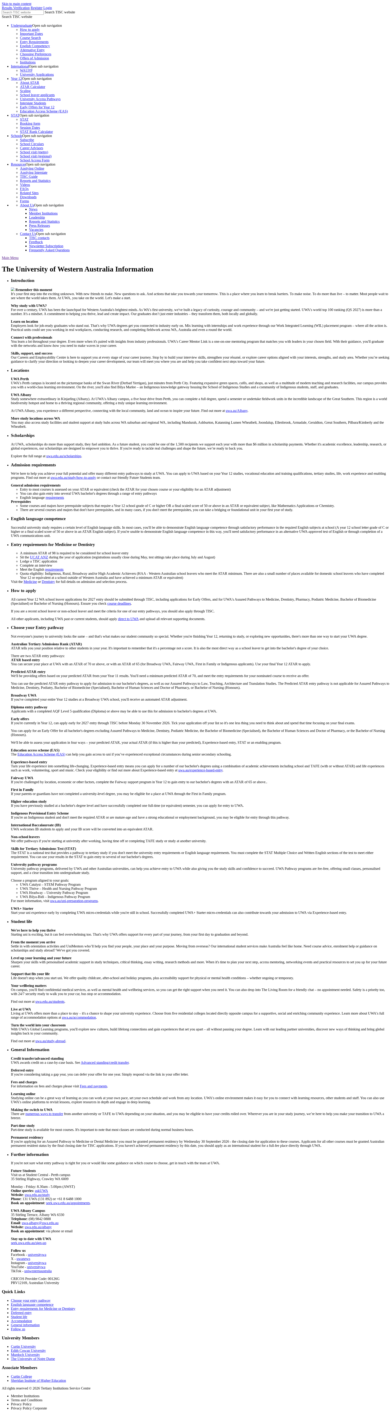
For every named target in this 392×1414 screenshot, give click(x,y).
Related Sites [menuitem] (29, 193)
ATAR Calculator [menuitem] (32, 87)
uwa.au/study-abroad (50, 1041)
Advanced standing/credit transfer (105, 1062)
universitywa (37, 1255)
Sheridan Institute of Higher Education (38, 1380)
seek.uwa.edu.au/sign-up (28, 1243)
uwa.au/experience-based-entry (200, 770)
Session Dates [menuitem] (30, 128)
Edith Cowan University (28, 1351)
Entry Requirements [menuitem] (34, 42)
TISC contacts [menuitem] (39, 238)
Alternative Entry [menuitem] (32, 50)
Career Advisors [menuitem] (31, 148)
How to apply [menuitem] (30, 30)
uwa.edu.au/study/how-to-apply (73, 477)
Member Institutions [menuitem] (43, 213)
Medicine (30, 582)
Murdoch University (25, 1355)
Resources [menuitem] (18, 164)
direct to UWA (128, 619)
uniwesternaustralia (38, 1271)
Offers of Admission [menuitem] (34, 58)
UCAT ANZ (39, 557)
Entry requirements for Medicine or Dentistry (43, 1309)
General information (25, 1325)
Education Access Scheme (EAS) (41, 754)
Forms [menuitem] (24, 201)
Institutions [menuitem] (28, 62)
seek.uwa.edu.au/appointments (68, 1203)
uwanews (23, 1259)
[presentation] (200, 44)
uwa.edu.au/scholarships (63, 456)
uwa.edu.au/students (49, 1001)
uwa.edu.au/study (37, 1195)
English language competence (32, 1304)
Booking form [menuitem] (30, 123)
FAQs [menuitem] (24, 189)
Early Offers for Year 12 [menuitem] (37, 107)
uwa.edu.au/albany (38, 1227)
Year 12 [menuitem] (16, 79)
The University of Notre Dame (33, 1359)
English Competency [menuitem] (35, 46)
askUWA (41, 1191)
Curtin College (21, 1376)
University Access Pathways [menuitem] (40, 99)
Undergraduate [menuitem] (21, 25)
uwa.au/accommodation (79, 1017)
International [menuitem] (20, 66)
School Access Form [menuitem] (34, 160)
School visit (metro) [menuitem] (34, 152)
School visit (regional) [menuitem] (35, 156)
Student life (19, 1317)
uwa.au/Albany (236, 411)
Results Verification (16, 8)
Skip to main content (16, 4)
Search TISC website (60, 12)
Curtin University (23, 1346)
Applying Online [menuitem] (32, 168)
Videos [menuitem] (25, 185)
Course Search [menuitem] (30, 38)
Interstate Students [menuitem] (33, 103)
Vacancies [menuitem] (36, 230)
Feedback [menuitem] (36, 242)
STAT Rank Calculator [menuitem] (36, 132)
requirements (55, 497)
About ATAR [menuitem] (29, 83)
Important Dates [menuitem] (31, 34)
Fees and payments (93, 1086)
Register (36, 8)
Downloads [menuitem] (28, 197)
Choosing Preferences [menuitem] (35, 54)
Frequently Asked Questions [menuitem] (49, 250)
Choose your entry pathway (31, 1300)
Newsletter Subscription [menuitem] (46, 246)
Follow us (18, 1329)
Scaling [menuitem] (25, 91)
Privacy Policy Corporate (29, 1408)
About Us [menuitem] (27, 205)
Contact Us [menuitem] (28, 234)
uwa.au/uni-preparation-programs (74, 901)
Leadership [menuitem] (37, 217)
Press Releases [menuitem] (39, 226)
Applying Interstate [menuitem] (33, 172)
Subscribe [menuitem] (27, 140)
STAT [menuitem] (15, 115)
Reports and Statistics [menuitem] (35, 181)
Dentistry (48, 582)
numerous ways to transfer (44, 1114)
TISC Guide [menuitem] (29, 177)
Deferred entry (21, 1313)
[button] (10, 258)
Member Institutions (25, 1396)
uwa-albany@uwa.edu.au (40, 1223)
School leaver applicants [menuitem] (37, 95)
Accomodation (21, 1321)
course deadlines (119, 603)
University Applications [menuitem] (37, 74)
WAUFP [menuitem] (26, 70)
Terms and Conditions (26, 1400)
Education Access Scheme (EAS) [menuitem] (44, 111)
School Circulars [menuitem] (32, 144)
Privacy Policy (21, 1404)
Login (47, 8)
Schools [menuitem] (16, 136)
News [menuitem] (33, 209)
